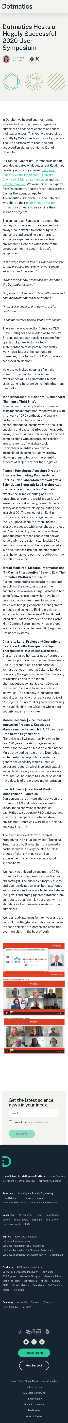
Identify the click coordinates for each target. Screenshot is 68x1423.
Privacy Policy (34, 1398)
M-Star (44, 1281)
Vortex (6, 1290)
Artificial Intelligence (50, 1181)
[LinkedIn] (34, 1342)
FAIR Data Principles (26, 1236)
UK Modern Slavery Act (34, 1393)
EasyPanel (47, 1272)
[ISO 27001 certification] (33, 1332)
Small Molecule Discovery (35, 175)
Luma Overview (57, 1176)
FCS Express (9, 1276)
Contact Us (49, 1302)
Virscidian (19, 1290)
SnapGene (38, 1285)
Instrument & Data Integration (18, 1181)
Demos (6, 1219)
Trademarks (34, 1410)
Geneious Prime (52, 1276)
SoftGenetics (55, 1285)
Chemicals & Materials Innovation (25, 179)
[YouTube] (26, 1342)
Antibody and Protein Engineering (35, 1193)
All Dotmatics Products (29, 1267)
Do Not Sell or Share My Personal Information (34, 1381)
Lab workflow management (17, 1241)
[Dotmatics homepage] (6, 1165)
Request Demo (34, 1352)
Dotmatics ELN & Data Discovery (19, 1272)
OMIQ (5, 1285)
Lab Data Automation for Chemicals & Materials (27, 1250)
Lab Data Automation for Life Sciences (23, 1245)
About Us (22, 1302)
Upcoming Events (11, 1224)
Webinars (37, 1219)
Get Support (34, 1365)
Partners (26, 1307)
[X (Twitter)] (42, 1342)
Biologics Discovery (33, 1198)
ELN (48, 494)
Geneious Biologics (30, 1276)
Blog (39, 1215)
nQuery (56, 1281)
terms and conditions (38, 1122)
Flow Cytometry (10, 1198)
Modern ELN (56, 1254)
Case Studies (53, 1215)
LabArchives (30, 1281)
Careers (35, 1302)
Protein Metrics (20, 1285)
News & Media (10, 1307)
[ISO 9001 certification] (47, 1332)
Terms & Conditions (34, 1404)
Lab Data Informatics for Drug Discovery (24, 1254)
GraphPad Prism (11, 1281)
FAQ (27, 1224)
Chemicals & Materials (14, 1202)
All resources (25, 1215)
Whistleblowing (34, 1416)
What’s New (52, 1219)
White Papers (21, 1219)
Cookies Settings (34, 1387)
